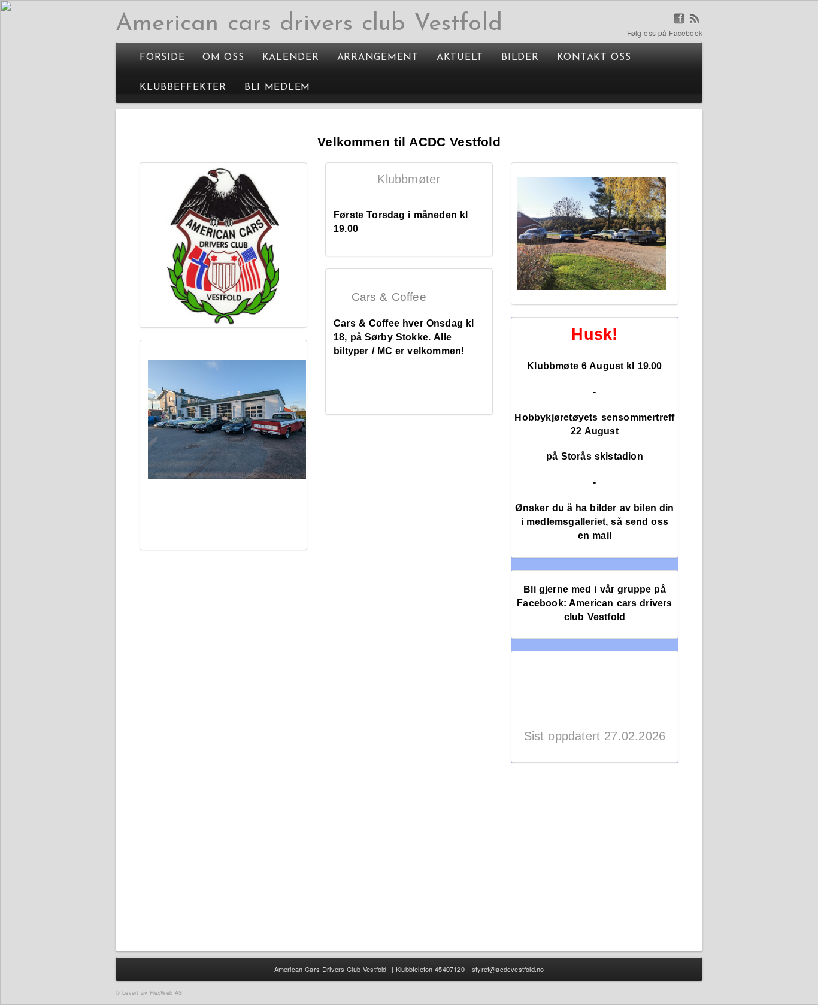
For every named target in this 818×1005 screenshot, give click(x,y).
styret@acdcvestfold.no (508, 969)
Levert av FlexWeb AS (152, 993)
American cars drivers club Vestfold (309, 24)
